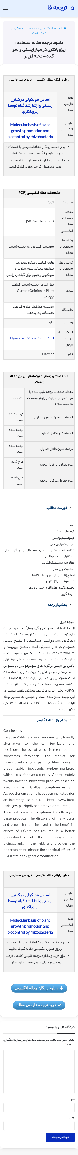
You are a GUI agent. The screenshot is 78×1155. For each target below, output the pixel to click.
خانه (61, 29)
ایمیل (72, 1118)
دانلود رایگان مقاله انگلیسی (36, 987)
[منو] (5, 10)
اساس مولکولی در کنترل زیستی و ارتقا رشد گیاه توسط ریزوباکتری (30, 106)
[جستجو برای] (72, 10)
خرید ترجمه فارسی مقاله (36, 1004)
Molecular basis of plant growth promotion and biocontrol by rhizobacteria (30, 131)
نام (73, 1099)
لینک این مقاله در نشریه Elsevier (32, 339)
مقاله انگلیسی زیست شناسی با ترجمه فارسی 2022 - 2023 (33, 31)
